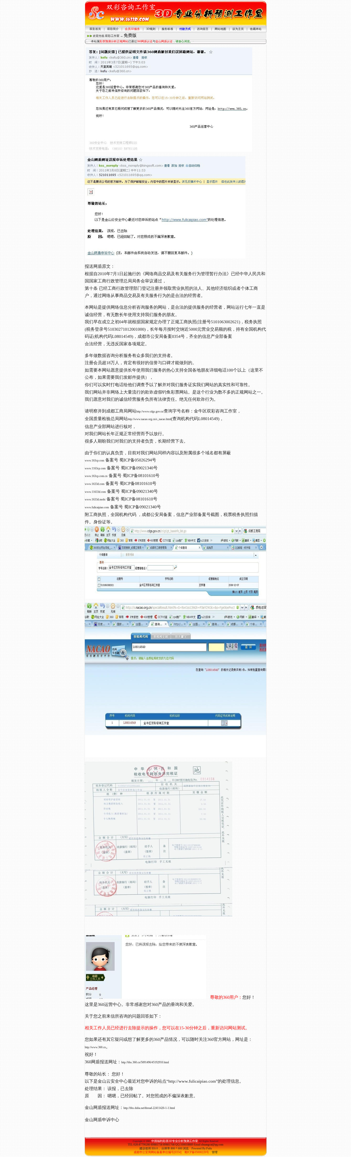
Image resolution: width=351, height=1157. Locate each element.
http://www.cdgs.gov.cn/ (150, 411)
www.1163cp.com (95, 468)
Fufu (209, 1148)
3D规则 (150, 29)
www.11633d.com (95, 492)
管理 (215, 1152)
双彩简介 (113, 29)
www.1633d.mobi (95, 499)
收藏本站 (255, 29)
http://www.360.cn (95, 1047)
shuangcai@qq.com (212, 1144)
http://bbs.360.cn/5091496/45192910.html (145, 1062)
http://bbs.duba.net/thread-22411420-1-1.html (149, 1108)
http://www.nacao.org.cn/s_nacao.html (149, 419)
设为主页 (238, 29)
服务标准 (167, 29)
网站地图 (220, 29)
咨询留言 (202, 29)
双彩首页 (95, 29)
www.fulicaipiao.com (97, 507)
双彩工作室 (112, 36)
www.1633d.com (94, 484)
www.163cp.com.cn (96, 476)
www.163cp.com (94, 460)
